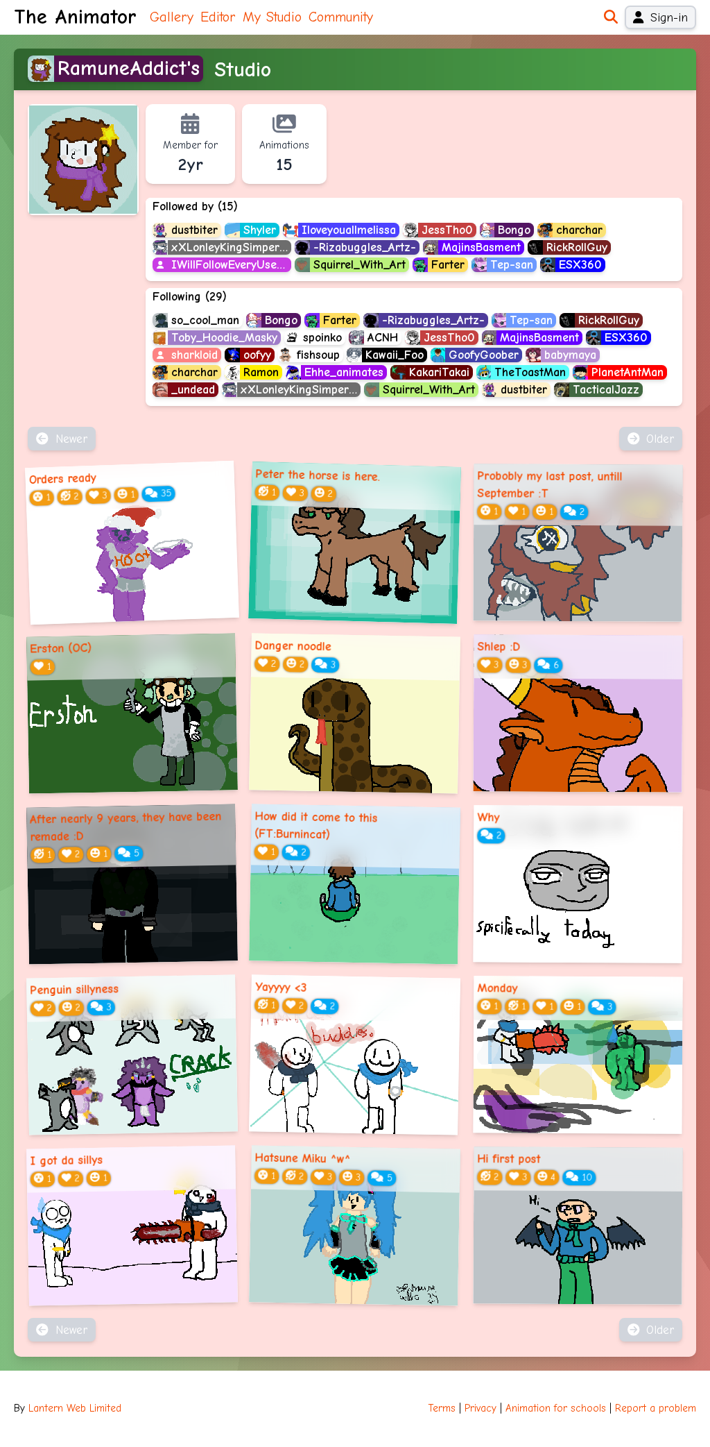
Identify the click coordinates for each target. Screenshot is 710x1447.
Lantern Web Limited (74, 1408)
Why (488, 817)
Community (341, 17)
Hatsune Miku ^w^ (303, 1158)
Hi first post (508, 1159)
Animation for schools (555, 1408)
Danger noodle (293, 646)
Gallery (171, 17)
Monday (497, 988)
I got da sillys (66, 1160)
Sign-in (669, 17)
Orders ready (62, 478)
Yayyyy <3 (281, 987)
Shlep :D (498, 647)
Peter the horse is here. (318, 475)
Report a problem (655, 1408)
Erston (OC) (61, 648)
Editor (218, 17)
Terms (442, 1408)
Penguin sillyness (74, 989)
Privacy (480, 1408)
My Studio (272, 17)
